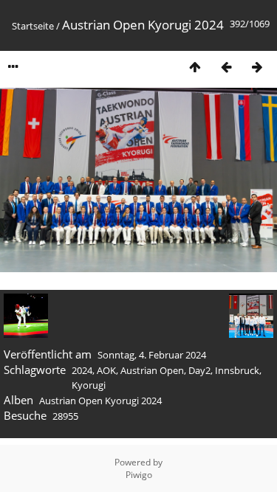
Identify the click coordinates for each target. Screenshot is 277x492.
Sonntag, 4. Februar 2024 (152, 354)
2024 (82, 370)
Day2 (199, 370)
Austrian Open (152, 370)
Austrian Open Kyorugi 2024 (100, 400)
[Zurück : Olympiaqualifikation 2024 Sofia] (226, 66)
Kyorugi (89, 385)
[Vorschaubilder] (195, 66)
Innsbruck (237, 370)
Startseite (33, 25)
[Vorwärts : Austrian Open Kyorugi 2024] (257, 66)
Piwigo (139, 474)
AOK (106, 370)
